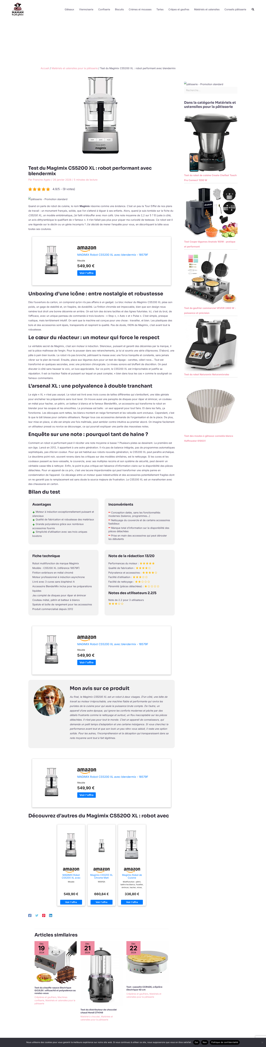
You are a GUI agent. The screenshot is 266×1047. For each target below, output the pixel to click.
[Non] (262, 1042)
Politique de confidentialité (224, 1042)
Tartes (159, 9)
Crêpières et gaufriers (45, 997)
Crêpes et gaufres (178, 9)
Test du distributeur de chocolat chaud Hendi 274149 (99, 1011)
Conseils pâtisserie (235, 9)
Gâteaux (69, 9)
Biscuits (119, 9)
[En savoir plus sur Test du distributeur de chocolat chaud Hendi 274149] (102, 973)
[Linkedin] (50, 915)
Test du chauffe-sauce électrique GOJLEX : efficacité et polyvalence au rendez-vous (55, 990)
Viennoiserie (86, 9)
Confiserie (104, 9)
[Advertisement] (133, 41)
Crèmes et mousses (140, 9)
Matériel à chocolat (90, 1016)
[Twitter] (36, 915)
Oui (196, 1042)
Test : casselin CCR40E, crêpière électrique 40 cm (144, 988)
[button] (253, 9)
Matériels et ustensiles (207, 9)
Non (205, 1042)
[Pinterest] (43, 915)
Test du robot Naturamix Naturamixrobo (206, 374)
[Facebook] (29, 915)
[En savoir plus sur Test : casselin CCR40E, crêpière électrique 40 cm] (147, 961)
